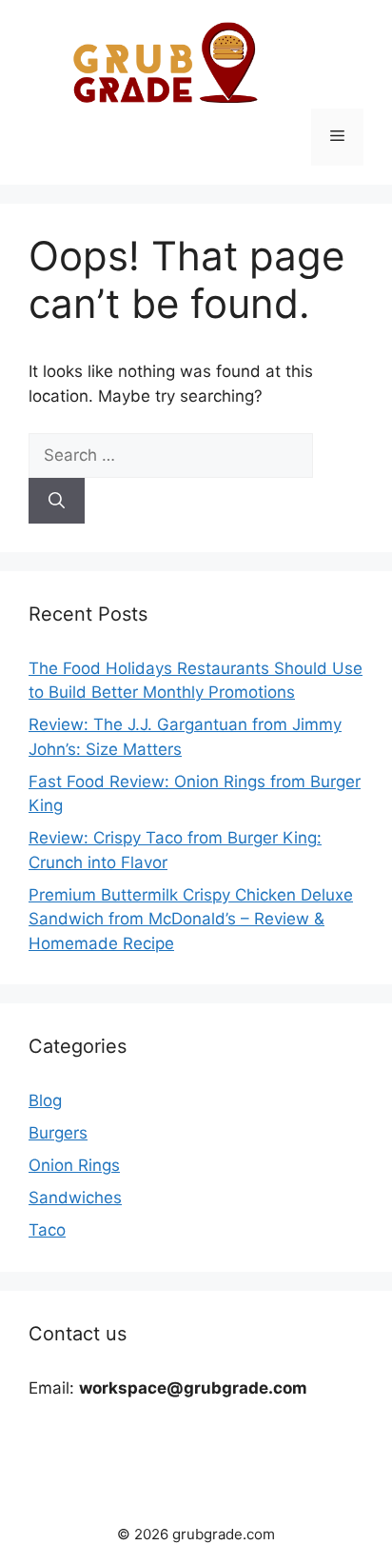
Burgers (58, 1132)
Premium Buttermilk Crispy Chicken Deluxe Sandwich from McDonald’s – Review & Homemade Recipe (191, 919)
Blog (45, 1100)
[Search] (57, 501)
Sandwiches (75, 1197)
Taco (47, 1229)
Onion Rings (74, 1165)
